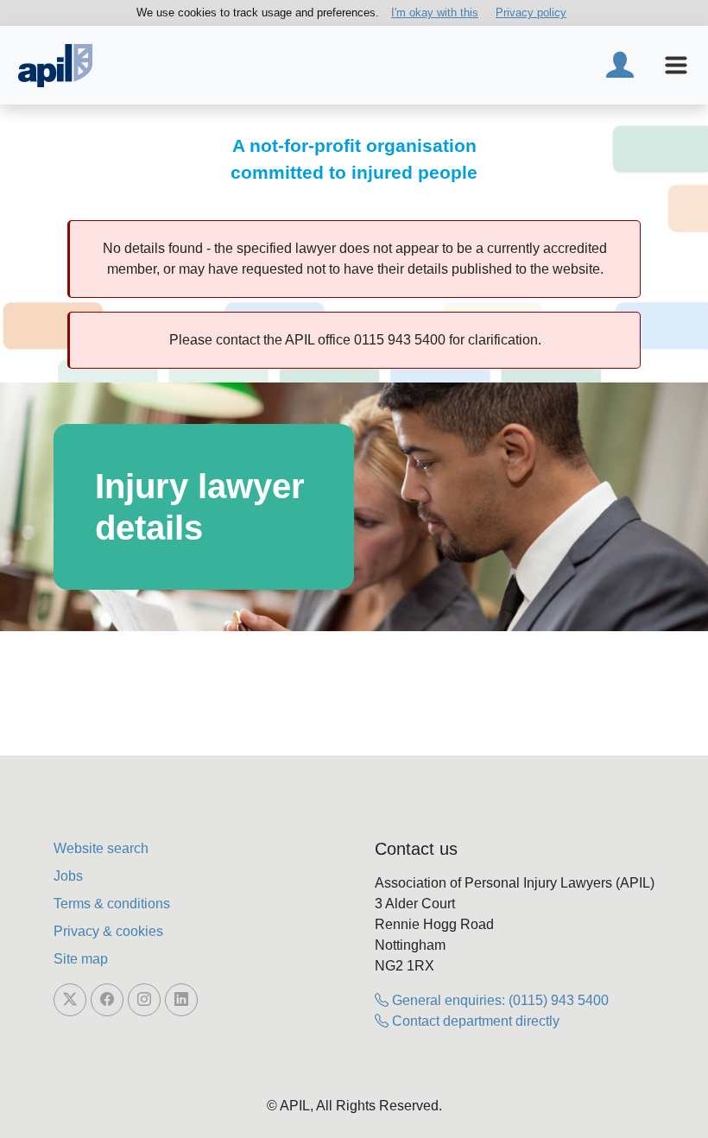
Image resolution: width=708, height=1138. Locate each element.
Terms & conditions (112, 903)
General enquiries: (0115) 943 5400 (499, 1000)
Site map (81, 958)
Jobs (68, 876)
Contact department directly (474, 1021)
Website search (101, 848)
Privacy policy (531, 12)
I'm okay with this (434, 12)
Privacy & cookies (108, 931)
